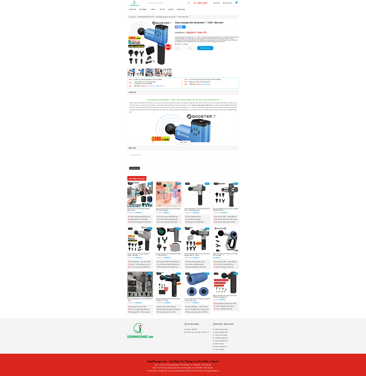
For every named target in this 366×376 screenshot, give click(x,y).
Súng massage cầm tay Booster (201, 105)
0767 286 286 (150, 86)
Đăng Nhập (228, 3)
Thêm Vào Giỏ (206, 48)
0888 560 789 (160, 86)
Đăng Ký (217, 3)
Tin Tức (162, 9)
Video (153, 9)
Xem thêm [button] (183, 142)
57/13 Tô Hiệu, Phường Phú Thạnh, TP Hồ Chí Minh (205, 79)
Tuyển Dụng (181, 9)
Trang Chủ (132, 9)
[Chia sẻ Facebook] (176, 27)
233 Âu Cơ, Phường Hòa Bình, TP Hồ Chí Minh (148, 79)
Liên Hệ (170, 9)
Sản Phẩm (142, 9)
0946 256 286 (206, 84)
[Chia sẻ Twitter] (180, 27)
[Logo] (133, 3)
